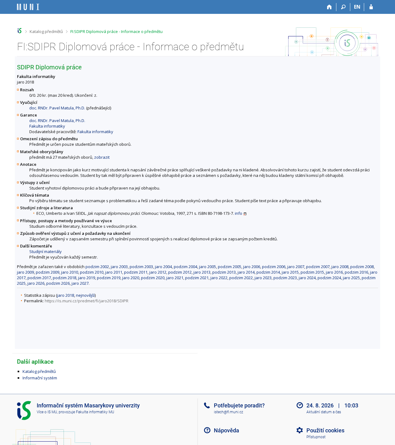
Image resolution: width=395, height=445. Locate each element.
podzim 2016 (356, 272)
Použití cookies (325, 430)
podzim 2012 (180, 272)
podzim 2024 (329, 277)
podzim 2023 (285, 277)
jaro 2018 (65, 295)
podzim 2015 (312, 272)
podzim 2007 (318, 266)
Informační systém (40, 378)
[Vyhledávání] (343, 7)
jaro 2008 (339, 266)
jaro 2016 (334, 272)
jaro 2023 (263, 277)
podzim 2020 (152, 277)
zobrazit (102, 157)
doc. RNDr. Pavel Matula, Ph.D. (57, 108)
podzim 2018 (64, 277)
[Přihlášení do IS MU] (371, 7)
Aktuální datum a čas (323, 412)
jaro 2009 (25, 272)
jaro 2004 (163, 266)
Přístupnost (316, 437)
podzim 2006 (273, 266)
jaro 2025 (351, 277)
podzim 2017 (39, 277)
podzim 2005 (229, 266)
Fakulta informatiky (47, 126)
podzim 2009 (47, 272)
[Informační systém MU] (19, 30)
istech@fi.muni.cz (228, 412)
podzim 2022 (241, 277)
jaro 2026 (35, 283)
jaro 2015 (290, 272)
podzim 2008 (362, 266)
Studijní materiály (45, 251)
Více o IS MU (47, 412)
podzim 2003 (141, 266)
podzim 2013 (224, 272)
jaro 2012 (157, 272)
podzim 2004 (185, 266)
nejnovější (85, 295)
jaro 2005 (207, 266)
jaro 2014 (246, 272)
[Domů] (329, 7)
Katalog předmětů (46, 31)
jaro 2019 (86, 277)
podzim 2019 (108, 277)
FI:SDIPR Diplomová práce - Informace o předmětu (116, 31)
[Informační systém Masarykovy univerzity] (28, 7)
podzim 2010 (91, 272)
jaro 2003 (119, 266)
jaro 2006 (251, 266)
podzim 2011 (136, 272)
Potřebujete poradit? (239, 405)
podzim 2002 (97, 266)
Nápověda (226, 430)
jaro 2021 (174, 277)
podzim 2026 (58, 283)
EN (357, 6)
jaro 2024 (307, 277)
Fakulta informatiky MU (95, 412)
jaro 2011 (113, 272)
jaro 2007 (295, 266)
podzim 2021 (197, 277)
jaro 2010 (69, 272)
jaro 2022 (218, 277)
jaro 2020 (130, 277)
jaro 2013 (201, 272)
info (238, 213)
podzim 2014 (268, 272)
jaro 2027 (80, 283)
